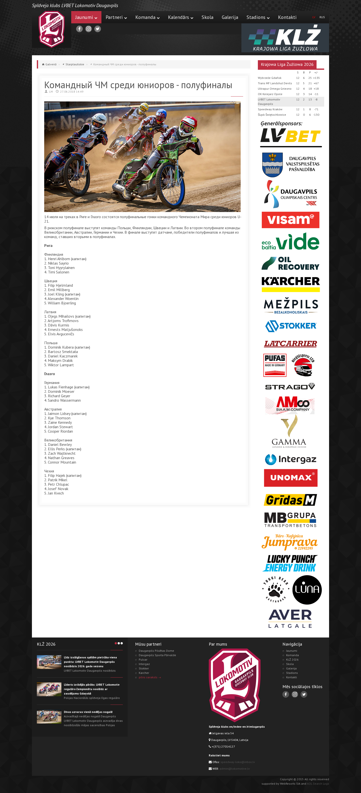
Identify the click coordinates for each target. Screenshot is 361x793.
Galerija (230, 17)
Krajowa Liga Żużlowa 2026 (287, 64)
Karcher (144, 673)
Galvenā (50, 64)
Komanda (145, 17)
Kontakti (287, 17)
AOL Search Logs (318, 783)
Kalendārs (178, 17)
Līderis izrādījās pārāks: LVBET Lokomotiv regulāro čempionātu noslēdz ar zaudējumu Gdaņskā (92, 689)
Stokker (144, 668)
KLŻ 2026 (292, 659)
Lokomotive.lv (51, 29)
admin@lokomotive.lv (235, 768)
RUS (322, 17)
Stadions (256, 17)
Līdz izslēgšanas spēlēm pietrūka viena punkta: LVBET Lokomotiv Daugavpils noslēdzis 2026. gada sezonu (90, 661)
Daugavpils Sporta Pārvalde (157, 655)
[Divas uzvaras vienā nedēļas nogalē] (49, 716)
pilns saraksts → (150, 677)
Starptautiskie (75, 64)
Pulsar (143, 659)
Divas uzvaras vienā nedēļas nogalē (88, 712)
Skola (207, 17)
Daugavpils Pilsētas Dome (156, 650)
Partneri (114, 17)
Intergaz (144, 664)
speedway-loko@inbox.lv (238, 762)
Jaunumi (84, 17)
